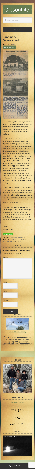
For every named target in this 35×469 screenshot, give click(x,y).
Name (5, 282)
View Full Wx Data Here (17, 402)
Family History (15, 237)
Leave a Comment (9, 47)
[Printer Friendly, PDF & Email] (8, 234)
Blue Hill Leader (20, 239)
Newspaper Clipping (9, 241)
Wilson (22, 237)
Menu (19, 30)
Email (5, 291)
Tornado (19, 241)
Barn (12, 239)
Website (5, 300)
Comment (6, 257)
